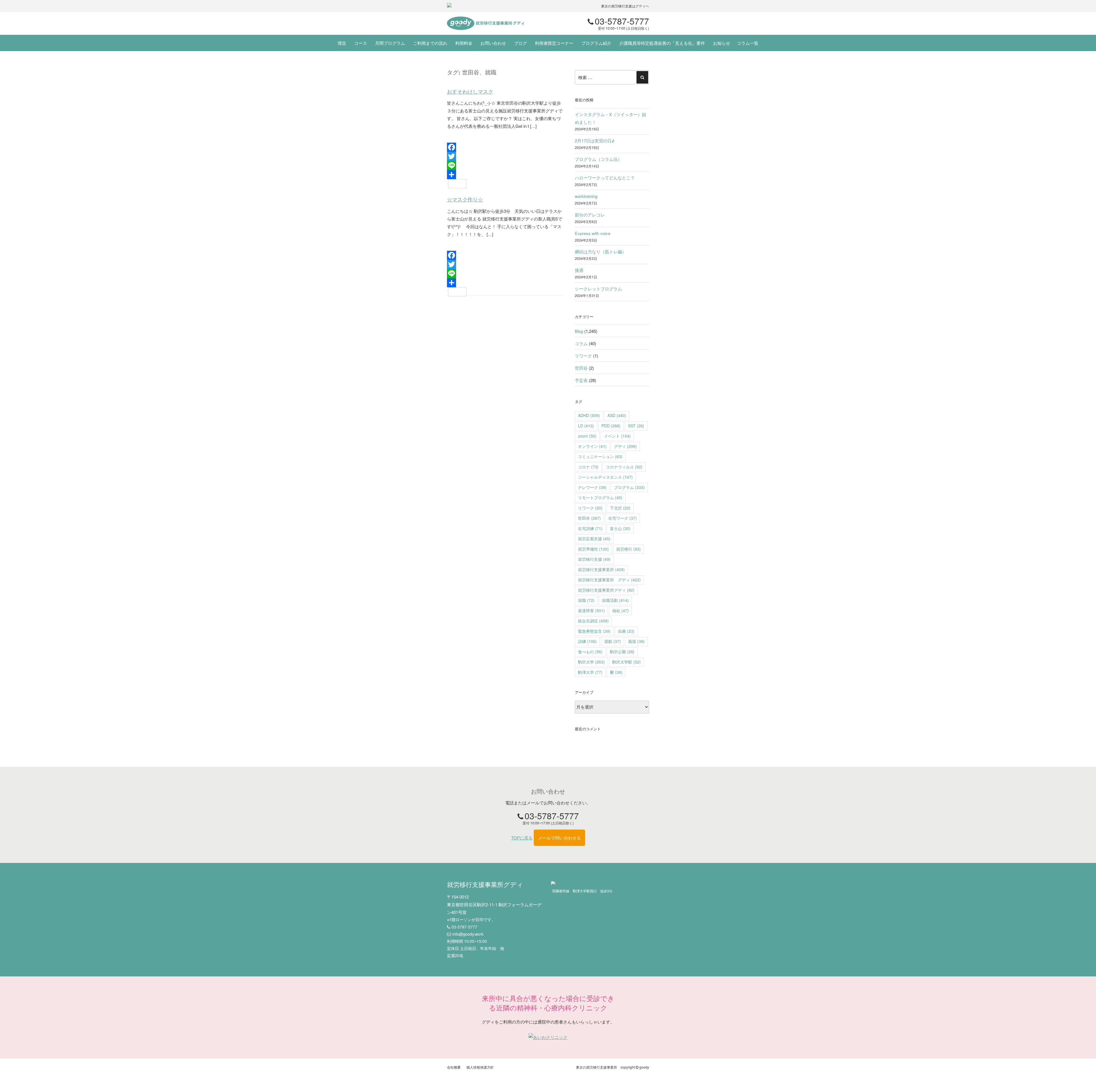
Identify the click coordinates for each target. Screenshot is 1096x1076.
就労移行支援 (594, 559)
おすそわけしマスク (470, 91)
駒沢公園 (622, 651)
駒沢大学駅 (626, 662)
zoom (587, 436)
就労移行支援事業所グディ (606, 590)
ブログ (520, 43)
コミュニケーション (600, 456)
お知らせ (721, 43)
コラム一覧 (747, 43)
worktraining (586, 196)
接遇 (579, 270)
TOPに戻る (522, 838)
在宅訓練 (590, 528)
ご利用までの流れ (430, 43)
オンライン (592, 446)
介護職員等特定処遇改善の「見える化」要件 (662, 43)
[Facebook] (505, 147)
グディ (625, 446)
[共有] (505, 174)
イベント (617, 436)
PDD (610, 425)
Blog (579, 331)
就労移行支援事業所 (601, 569)
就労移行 (628, 549)
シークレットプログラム (598, 289)
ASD (616, 415)
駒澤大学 (590, 672)
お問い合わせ (493, 43)
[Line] (505, 165)
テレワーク (592, 487)
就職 (586, 600)
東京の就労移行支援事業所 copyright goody (612, 1067)
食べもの (590, 651)
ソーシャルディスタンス (605, 477)
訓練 (587, 641)
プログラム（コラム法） (598, 159)
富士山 (620, 528)
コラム (581, 343)
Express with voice (592, 233)
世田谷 (581, 368)
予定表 (581, 380)
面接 (636, 641)
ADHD (589, 415)
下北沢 (620, 508)
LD (586, 425)
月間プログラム (390, 43)
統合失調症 (593, 621)
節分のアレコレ (590, 215)
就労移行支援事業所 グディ (609, 580)
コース (360, 43)
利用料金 (463, 43)
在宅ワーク (622, 518)
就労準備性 (593, 549)
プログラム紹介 (596, 43)
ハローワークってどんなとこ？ (605, 178)
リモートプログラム (600, 497)
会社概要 (454, 1067)
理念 (342, 43)
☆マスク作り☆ (465, 199)
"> (485, 23)
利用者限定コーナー (554, 43)
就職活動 (615, 600)
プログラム (629, 487)
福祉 (620, 610)
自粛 (626, 631)
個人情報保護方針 (480, 1067)
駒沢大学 (591, 662)
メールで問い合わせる (559, 838)
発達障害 (591, 610)
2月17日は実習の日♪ (595, 140)
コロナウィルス (624, 467)
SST (636, 425)
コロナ (588, 467)
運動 (612, 641)
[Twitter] (505, 156)
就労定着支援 (594, 538)
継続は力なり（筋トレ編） (600, 251)
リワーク (583, 356)
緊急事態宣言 (594, 631)
